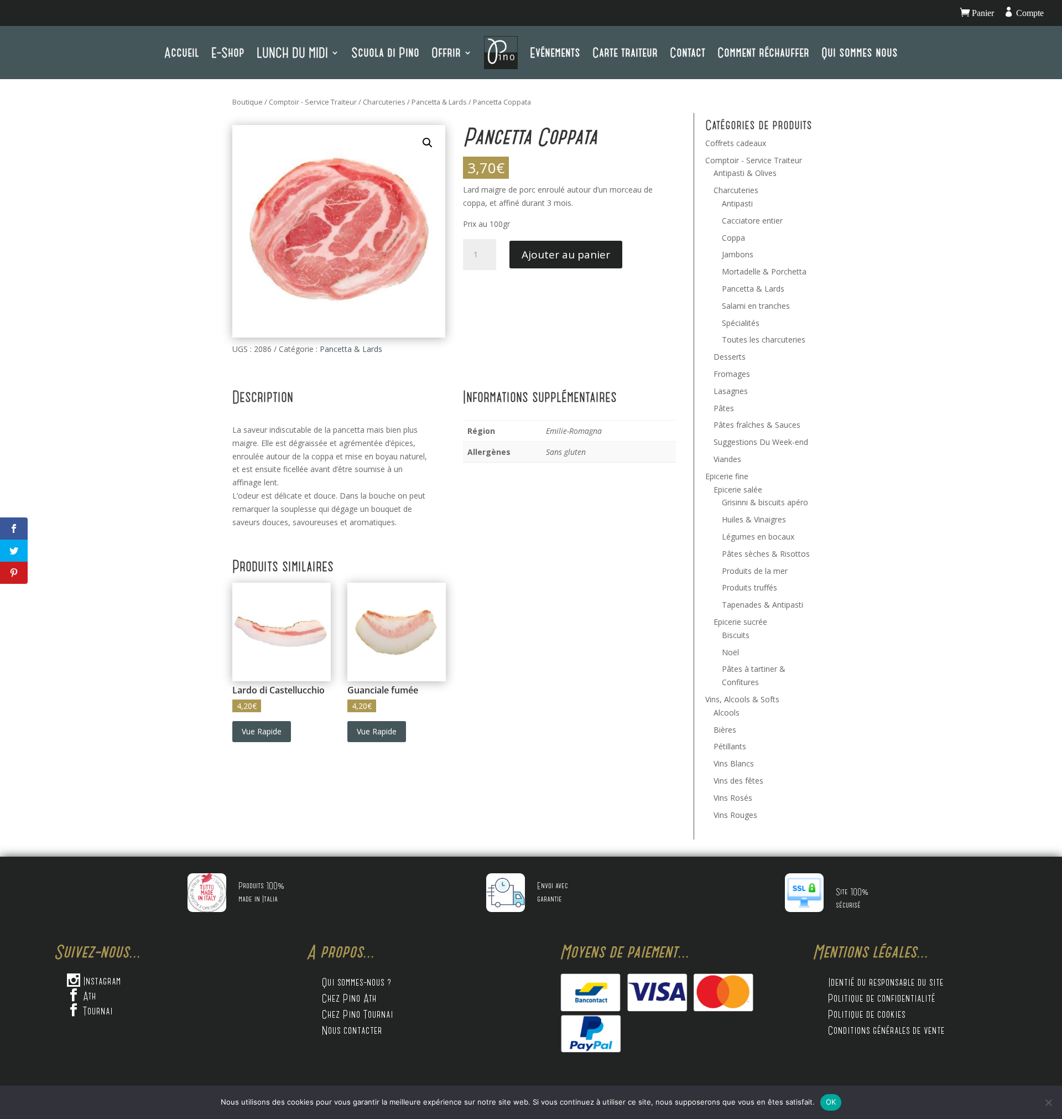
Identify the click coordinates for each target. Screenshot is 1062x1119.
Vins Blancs (734, 763)
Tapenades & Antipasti (762, 604)
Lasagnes (731, 391)
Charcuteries (384, 102)
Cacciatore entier (752, 220)
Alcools (727, 712)
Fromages (732, 374)
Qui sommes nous (859, 52)
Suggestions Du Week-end (761, 442)
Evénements (555, 52)
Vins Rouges (735, 815)
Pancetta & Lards (439, 102)
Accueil (181, 52)
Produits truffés (749, 587)
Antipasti (737, 203)
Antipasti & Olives (745, 173)
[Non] (1048, 1102)
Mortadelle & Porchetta (764, 271)
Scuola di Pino (385, 52)
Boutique (247, 102)
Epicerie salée (738, 489)
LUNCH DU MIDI (292, 52)
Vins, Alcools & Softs (742, 699)
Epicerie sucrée (740, 622)
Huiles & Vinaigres (754, 519)
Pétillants (730, 746)
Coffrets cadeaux (735, 143)
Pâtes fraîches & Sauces (757, 424)
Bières (725, 729)
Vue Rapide (262, 731)
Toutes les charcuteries (763, 339)
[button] (428, 143)
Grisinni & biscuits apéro (765, 502)
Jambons (737, 254)
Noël (730, 652)
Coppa (733, 237)
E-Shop (227, 52)
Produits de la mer (755, 571)
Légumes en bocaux (758, 536)
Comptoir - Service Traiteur (313, 102)
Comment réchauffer (763, 52)
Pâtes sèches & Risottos (766, 553)
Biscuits (735, 635)
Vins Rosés (733, 797)
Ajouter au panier (566, 254)
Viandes (727, 459)
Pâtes (724, 408)
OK (831, 1101)
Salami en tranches (756, 306)
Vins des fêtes (738, 780)
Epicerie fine (726, 476)
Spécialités (740, 323)
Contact (687, 52)
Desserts (730, 356)
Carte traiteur (625, 52)
